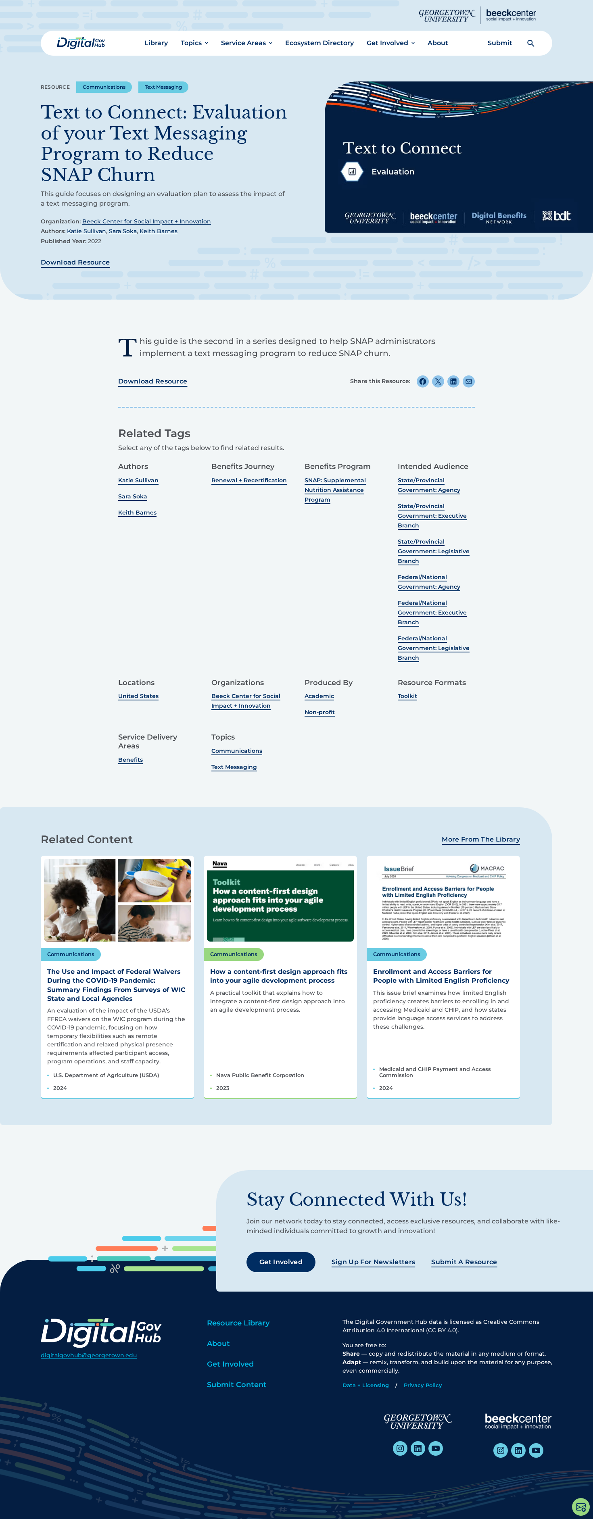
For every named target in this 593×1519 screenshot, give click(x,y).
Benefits (130, 759)
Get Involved (387, 43)
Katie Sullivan (86, 231)
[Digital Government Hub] (81, 43)
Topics (191, 43)
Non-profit (320, 712)
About (438, 43)
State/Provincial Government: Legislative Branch (434, 551)
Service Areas (243, 43)
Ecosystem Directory (319, 43)
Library (156, 43)
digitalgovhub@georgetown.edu (89, 1355)
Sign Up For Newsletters (373, 1262)
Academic (319, 696)
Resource (55, 87)
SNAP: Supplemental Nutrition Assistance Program (335, 490)
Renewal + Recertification (249, 480)
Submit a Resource (464, 1262)
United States (138, 696)
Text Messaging (163, 87)
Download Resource (75, 262)
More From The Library (481, 839)
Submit (500, 43)
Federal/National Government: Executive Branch (432, 612)
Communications (104, 87)
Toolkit (407, 696)
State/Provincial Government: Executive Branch (432, 515)
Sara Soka (123, 231)
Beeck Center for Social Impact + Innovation (146, 221)
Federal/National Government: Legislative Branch (434, 648)
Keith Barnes (158, 231)
